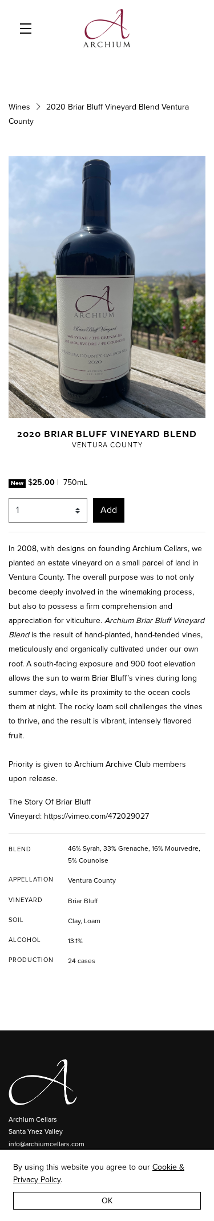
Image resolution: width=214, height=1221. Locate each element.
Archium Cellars (107, 28)
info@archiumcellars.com (46, 1144)
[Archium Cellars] (107, 1082)
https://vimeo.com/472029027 (96, 816)
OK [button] (107, 1201)
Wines (19, 107)
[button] (28, 28)
